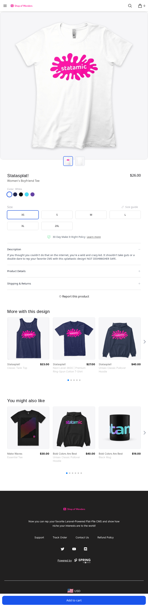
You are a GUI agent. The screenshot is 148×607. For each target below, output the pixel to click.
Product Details (16, 271)
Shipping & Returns (19, 283)
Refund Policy (105, 537)
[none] (129, 207)
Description (14, 249)
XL (22, 226)
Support (39, 537)
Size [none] (10, 207)
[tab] (68, 161)
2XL (57, 226)
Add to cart (74, 600)
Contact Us (82, 537)
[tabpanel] (74, 85)
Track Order (60, 537)
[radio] (22, 215)
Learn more (94, 237)
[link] (28, 338)
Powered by (65, 560)
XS (22, 214)
